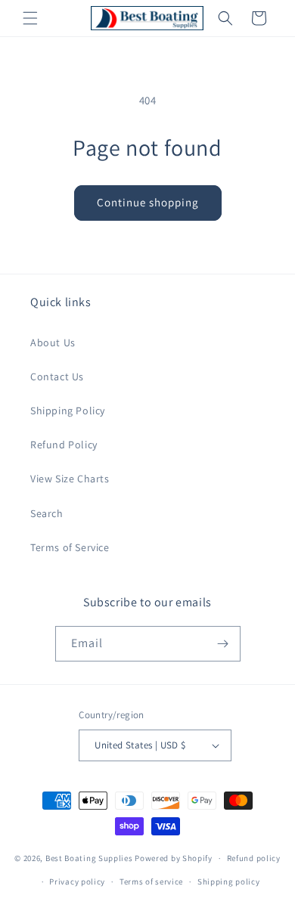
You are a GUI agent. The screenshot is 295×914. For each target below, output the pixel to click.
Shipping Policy (67, 410)
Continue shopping (148, 202)
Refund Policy (64, 444)
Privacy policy (77, 881)
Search (47, 513)
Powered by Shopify (174, 858)
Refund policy (254, 858)
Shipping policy (228, 881)
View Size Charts (70, 478)
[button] (30, 18)
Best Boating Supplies (89, 858)
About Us (53, 342)
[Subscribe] (223, 643)
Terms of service (151, 881)
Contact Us (57, 376)
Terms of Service (70, 547)
